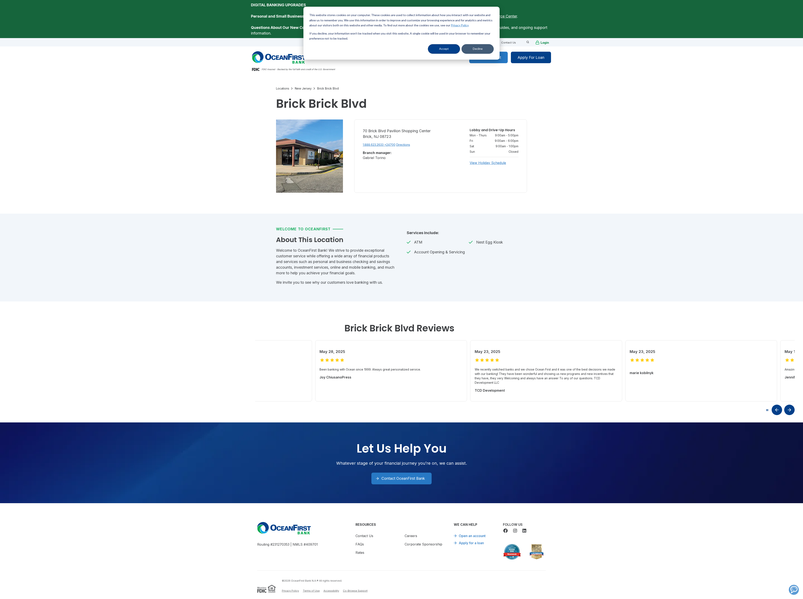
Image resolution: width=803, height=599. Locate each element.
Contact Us (508, 42)
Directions (403, 144)
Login (545, 42)
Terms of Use (311, 590)
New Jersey (303, 88)
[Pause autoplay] (767, 410)
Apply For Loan (531, 57)
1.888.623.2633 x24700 (379, 144)
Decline (478, 48)
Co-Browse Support (355, 590)
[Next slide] (789, 410)
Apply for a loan (471, 543)
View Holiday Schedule (488, 163)
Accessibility (331, 590)
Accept (444, 48)
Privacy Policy (459, 25)
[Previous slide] (777, 410)
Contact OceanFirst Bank (403, 478)
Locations (282, 88)
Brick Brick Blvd (328, 88)
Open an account (472, 536)
